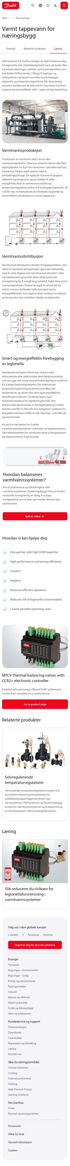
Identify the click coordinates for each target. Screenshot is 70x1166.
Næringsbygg (23, 17)
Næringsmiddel (17, 986)
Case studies (15, 1037)
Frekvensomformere (19, 1078)
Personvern (14, 1126)
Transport (13, 964)
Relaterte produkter (35, 48)
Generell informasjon (20, 1142)
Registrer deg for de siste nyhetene (35, 945)
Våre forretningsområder (24, 1062)
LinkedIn (13, 934)
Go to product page (35, 704)
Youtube (48, 934)
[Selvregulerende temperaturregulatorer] (35, 750)
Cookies (12, 1150)
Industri (12, 991)
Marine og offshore (19, 997)
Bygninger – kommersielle (23, 970)
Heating (12, 1083)
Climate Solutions (18, 1067)
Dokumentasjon (17, 1027)
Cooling (12, 1073)
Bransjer (13, 959)
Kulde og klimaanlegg (20, 1008)
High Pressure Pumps (20, 1089)
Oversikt (10, 48)
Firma (11, 1108)
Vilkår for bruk (16, 1134)
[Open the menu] (64, 5)
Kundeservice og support (24, 1021)
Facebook (33, 934)
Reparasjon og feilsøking (22, 1043)
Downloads (14, 1032)
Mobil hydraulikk (18, 1002)
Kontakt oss (14, 1054)
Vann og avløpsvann (19, 1013)
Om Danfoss (16, 1103)
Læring (58, 48)
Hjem (4, 17)
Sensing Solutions (18, 1094)
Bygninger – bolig (18, 975)
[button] (48, 5)
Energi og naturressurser (22, 981)
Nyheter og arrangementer (23, 1113)
